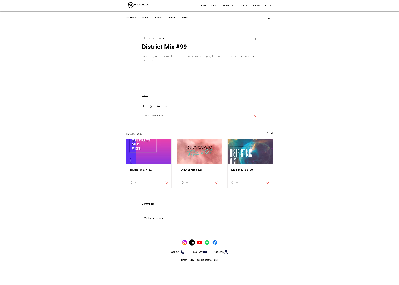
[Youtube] (200, 242)
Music (145, 17)
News (185, 17)
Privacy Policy (187, 260)
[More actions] (255, 38)
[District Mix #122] (148, 151)
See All (270, 133)
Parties (158, 17)
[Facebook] (215, 242)
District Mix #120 (242, 169)
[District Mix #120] (250, 151)
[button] (228, 6)
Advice (171, 17)
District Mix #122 (141, 169)
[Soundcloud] (192, 242)
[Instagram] (184, 242)
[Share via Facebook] (143, 106)
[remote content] (199, 76)
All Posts (131, 17)
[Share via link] (166, 106)
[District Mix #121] (199, 151)
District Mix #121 (191, 169)
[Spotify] (207, 242)
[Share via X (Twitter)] (150, 106)
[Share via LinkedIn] (158, 106)
